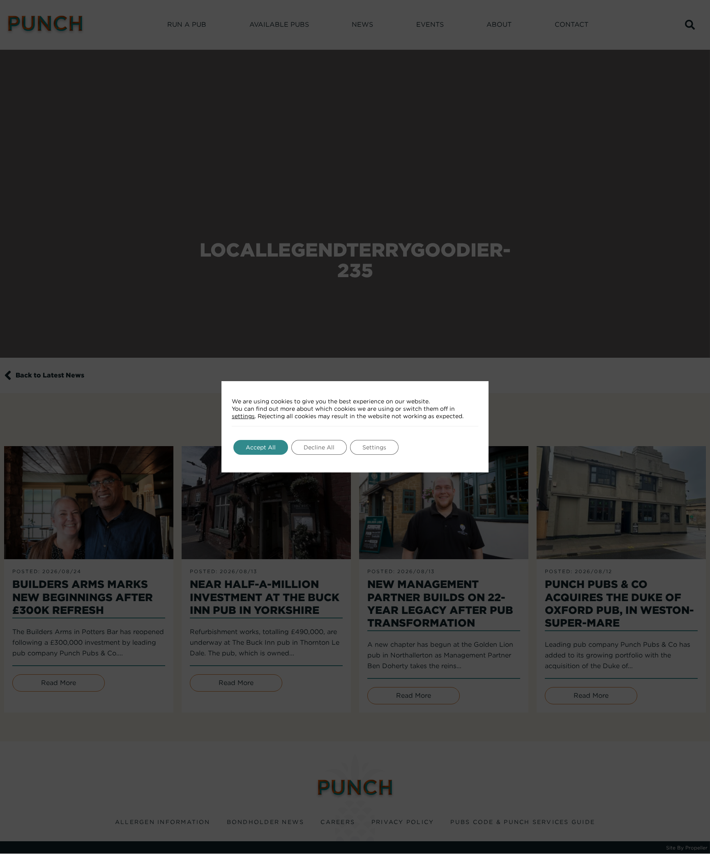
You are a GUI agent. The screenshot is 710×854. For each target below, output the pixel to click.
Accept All (261, 447)
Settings (374, 447)
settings (243, 416)
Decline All (319, 447)
